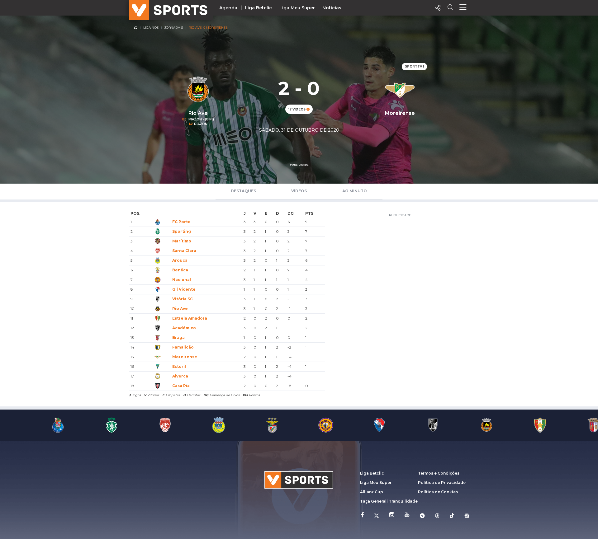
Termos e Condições (438, 473)
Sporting (181, 231)
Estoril (179, 366)
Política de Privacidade (442, 482)
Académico (184, 328)
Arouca (179, 260)
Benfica (180, 270)
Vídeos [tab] (299, 191)
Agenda (228, 8)
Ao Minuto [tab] (354, 191)
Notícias (331, 8)
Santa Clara (184, 250)
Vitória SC (182, 299)
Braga (178, 337)
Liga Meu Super (297, 8)
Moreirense (184, 356)
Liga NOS (151, 28)
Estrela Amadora (189, 318)
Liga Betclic (258, 8)
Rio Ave (180, 308)
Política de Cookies (438, 492)
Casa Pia (181, 385)
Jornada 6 (173, 28)
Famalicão (183, 347)
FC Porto (181, 221)
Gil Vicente (184, 289)
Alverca (180, 376)
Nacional (181, 279)
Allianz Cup (371, 492)
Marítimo (181, 241)
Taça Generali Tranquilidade (389, 501)
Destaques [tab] (243, 191)
